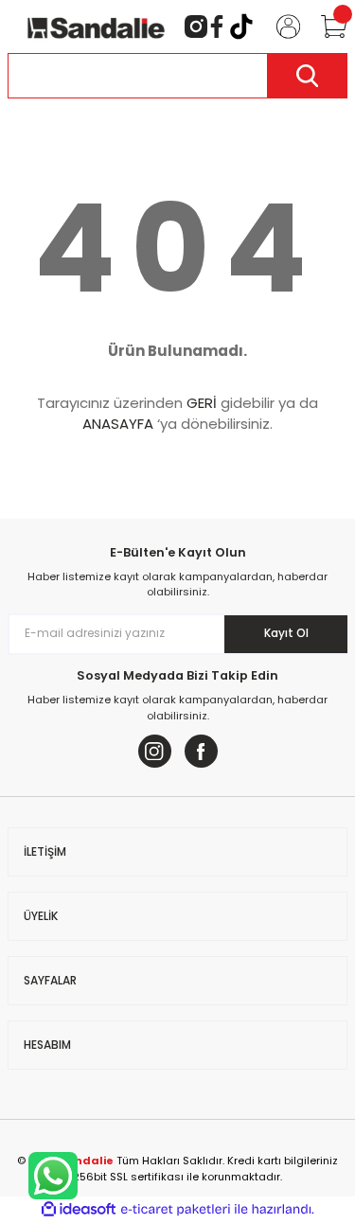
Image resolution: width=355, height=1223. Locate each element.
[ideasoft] (78, 1209)
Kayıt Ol (286, 633)
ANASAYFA (117, 424)
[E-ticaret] (175, 1209)
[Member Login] (280, 26)
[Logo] (96, 26)
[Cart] (325, 26)
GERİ (201, 403)
